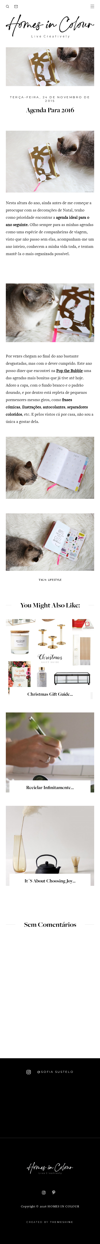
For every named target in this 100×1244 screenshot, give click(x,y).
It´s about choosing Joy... (50, 881)
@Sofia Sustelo (55, 1072)
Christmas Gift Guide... (50, 694)
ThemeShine (62, 1222)
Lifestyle (55, 580)
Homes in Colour (63, 1206)
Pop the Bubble (69, 371)
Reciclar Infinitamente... (50, 788)
